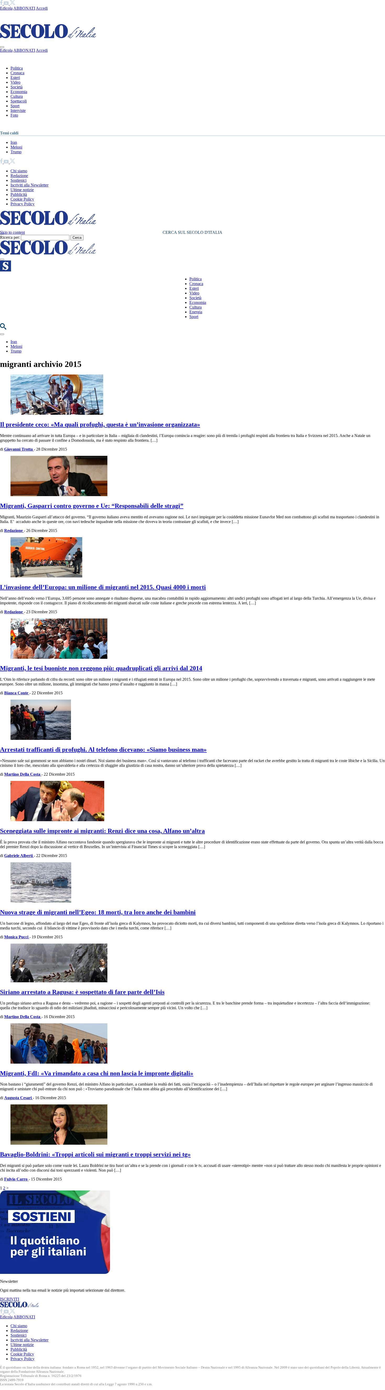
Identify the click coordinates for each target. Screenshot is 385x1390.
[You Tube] (7, 3)
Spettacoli (18, 101)
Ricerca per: (10, 237)
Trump (15, 152)
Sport (14, 106)
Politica (16, 68)
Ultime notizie (22, 190)
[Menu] (2, 259)
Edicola (6, 8)
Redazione (19, 175)
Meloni (16, 147)
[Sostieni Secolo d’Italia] (55, 1272)
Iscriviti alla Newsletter (29, 185)
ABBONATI (24, 8)
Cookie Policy (22, 199)
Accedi (42, 8)
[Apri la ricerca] (3, 328)
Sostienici (18, 180)
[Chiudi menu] (2, 47)
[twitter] (12, 3)
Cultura (16, 96)
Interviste (18, 110)
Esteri (15, 77)
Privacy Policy (22, 204)
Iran (13, 142)
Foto (14, 115)
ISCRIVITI (9, 1299)
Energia (195, 312)
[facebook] (2, 3)
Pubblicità (18, 194)
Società (16, 87)
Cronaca (17, 73)
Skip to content (12, 232)
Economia (18, 91)
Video (15, 82)
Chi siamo (18, 171)
